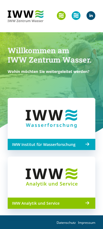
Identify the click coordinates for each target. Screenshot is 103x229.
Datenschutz (66, 222)
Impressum (86, 222)
